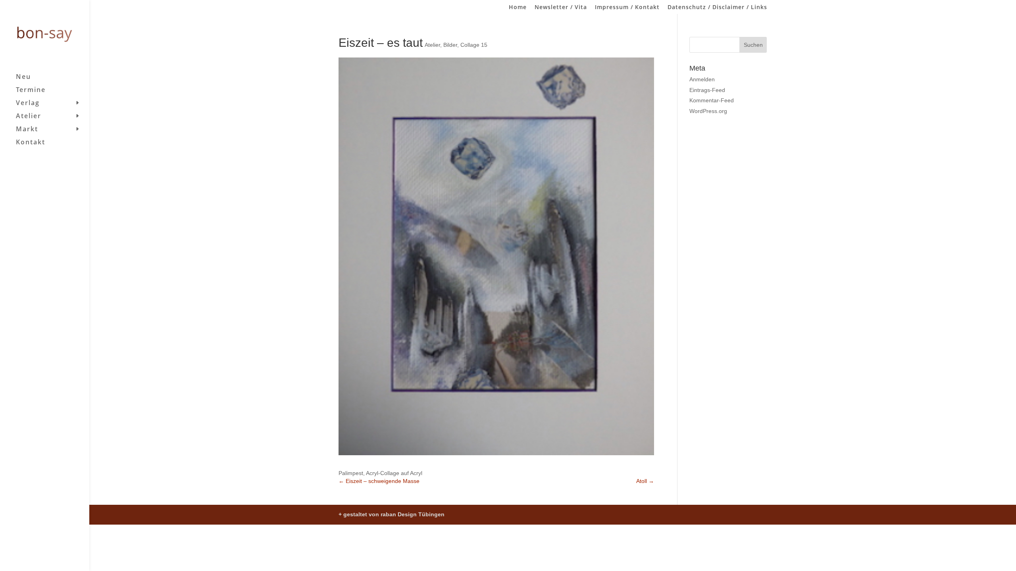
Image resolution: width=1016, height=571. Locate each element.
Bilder (450, 45)
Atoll (645, 481)
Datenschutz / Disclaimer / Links (717, 7)
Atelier (28, 116)
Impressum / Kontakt (627, 7)
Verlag (28, 103)
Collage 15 (473, 45)
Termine (31, 90)
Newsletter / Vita (561, 7)
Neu (23, 77)
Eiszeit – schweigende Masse (379, 481)
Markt (27, 129)
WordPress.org (708, 111)
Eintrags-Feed (707, 90)
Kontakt (30, 142)
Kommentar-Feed (711, 100)
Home (518, 7)
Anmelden (702, 79)
